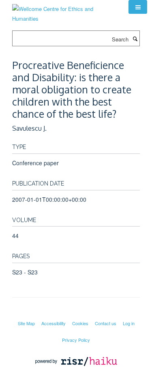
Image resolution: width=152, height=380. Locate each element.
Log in (129, 323)
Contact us (105, 323)
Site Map (26, 323)
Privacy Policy (76, 340)
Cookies (80, 323)
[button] (137, 7)
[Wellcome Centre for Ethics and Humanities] (64, 11)
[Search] (135, 38)
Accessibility (53, 323)
